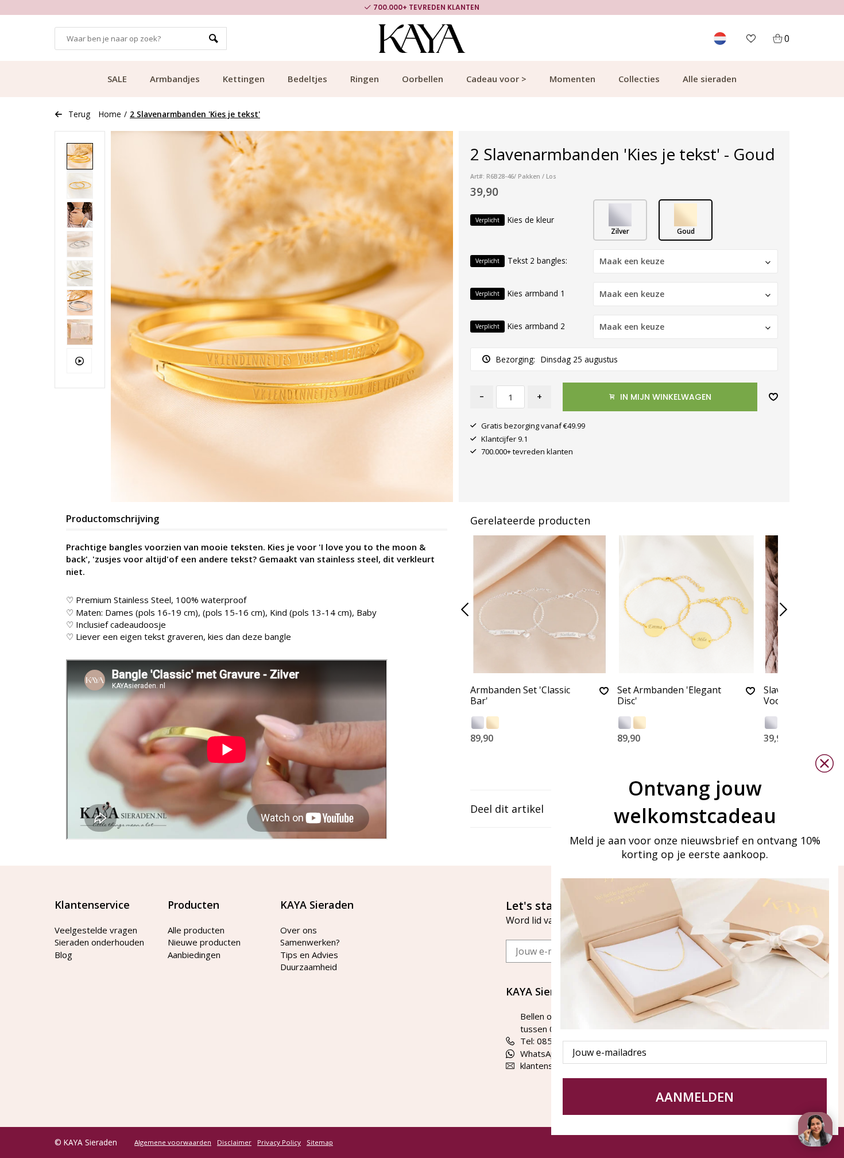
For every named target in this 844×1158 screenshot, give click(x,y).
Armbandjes (175, 78)
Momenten (572, 78)
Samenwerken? (310, 942)
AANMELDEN (695, 1096)
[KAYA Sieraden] (422, 38)
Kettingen (244, 78)
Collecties (639, 78)
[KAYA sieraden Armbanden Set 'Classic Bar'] (539, 604)
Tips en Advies (309, 954)
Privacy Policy (279, 1142)
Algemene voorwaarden (172, 1142)
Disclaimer (234, 1142)
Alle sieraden (710, 78)
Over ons (298, 930)
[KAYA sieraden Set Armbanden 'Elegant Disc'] (686, 604)
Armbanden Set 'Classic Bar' (520, 696)
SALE (117, 78)
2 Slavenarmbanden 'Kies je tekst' (195, 114)
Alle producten (196, 930)
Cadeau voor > (496, 78)
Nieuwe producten (204, 942)
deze (252, 636)
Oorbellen (422, 78)
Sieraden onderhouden (99, 942)
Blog (63, 954)
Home (110, 114)
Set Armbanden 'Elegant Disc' (669, 696)
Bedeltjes (307, 78)
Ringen (364, 78)
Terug (79, 114)
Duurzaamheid (308, 966)
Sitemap (320, 1142)
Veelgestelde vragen (96, 930)
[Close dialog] (824, 763)
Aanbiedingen (194, 954)
